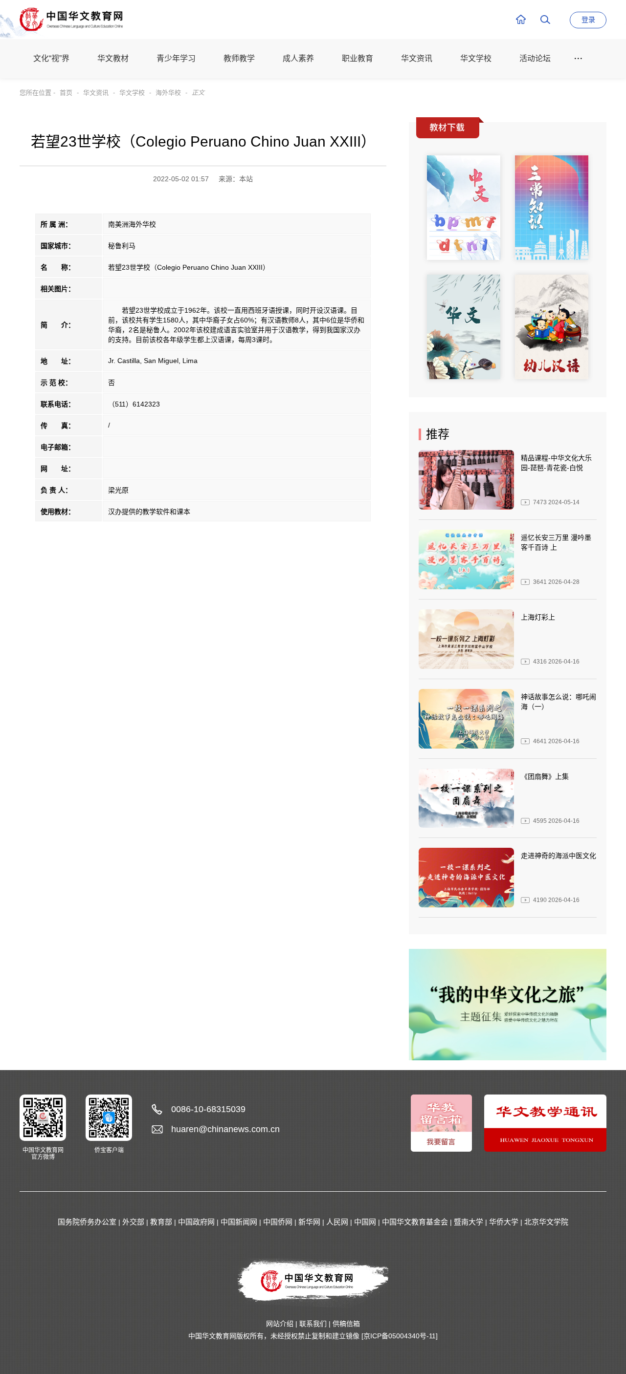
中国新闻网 (239, 1222)
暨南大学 (468, 1222)
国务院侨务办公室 (87, 1222)
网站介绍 (279, 1324)
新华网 (309, 1222)
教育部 (161, 1222)
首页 (66, 92)
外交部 (133, 1222)
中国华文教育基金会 (415, 1222)
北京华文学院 (546, 1222)
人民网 (337, 1222)
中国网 (365, 1222)
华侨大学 (503, 1222)
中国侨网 (277, 1222)
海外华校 (168, 92)
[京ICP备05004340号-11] (399, 1336)
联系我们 (313, 1324)
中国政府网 (196, 1222)
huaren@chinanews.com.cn (225, 1129)
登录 (588, 19)
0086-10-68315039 (208, 1109)
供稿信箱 (346, 1324)
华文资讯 (96, 92)
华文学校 (132, 92)
